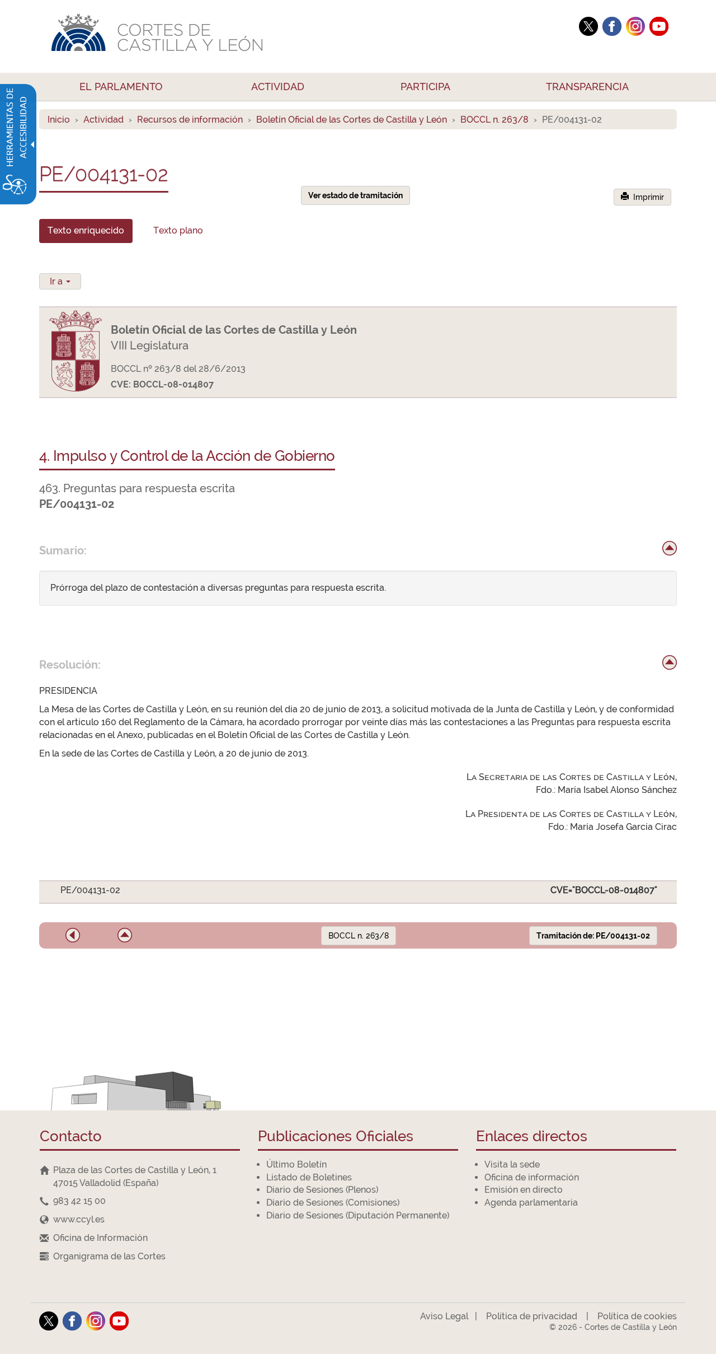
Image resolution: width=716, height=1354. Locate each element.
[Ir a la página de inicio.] (305, 36)
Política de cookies (637, 1316)
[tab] (86, 231)
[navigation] (140, 1201)
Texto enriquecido (86, 230)
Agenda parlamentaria (531, 1202)
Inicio (59, 119)
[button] (72, 935)
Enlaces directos (531, 1137)
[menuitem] (121, 87)
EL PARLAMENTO (121, 86)
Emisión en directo (523, 1189)
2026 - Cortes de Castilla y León (613, 1327)
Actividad (103, 119)
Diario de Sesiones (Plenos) (322, 1189)
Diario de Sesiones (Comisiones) (332, 1202)
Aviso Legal (444, 1316)
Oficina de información (531, 1177)
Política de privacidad (531, 1316)
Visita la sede (512, 1164)
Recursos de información (190, 119)
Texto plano (178, 230)
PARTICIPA (425, 86)
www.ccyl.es (79, 1219)
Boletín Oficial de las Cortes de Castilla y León (351, 119)
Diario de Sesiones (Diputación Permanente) (357, 1215)
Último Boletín (296, 1164)
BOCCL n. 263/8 (494, 119)
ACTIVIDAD (277, 86)
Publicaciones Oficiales (335, 1137)
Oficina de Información (100, 1237)
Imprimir (646, 197)
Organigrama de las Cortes (109, 1256)
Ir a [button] (57, 281)
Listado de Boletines (309, 1177)
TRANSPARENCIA (587, 86)
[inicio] (669, 548)
